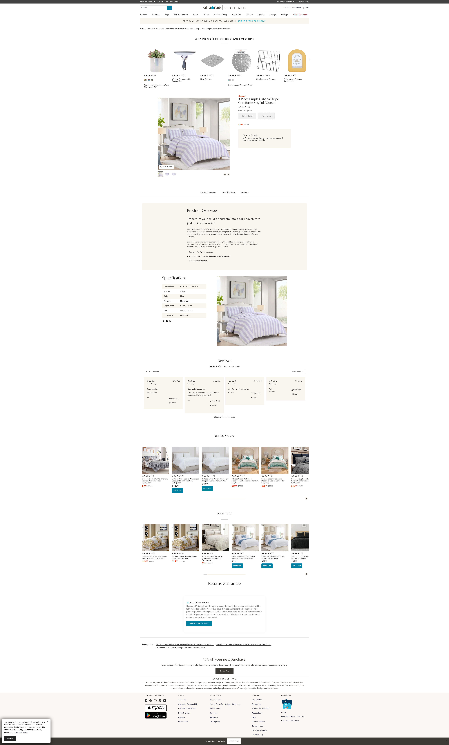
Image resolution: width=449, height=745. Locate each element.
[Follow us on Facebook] (146, 700)
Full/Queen (266, 116)
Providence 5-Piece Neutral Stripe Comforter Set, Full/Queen (180, 648)
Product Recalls (258, 722)
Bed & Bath (151, 29)
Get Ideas (213, 713)
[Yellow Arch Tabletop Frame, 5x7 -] (297, 60)
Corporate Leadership (187, 708)
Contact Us (256, 704)
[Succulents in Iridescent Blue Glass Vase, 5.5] (149, 80)
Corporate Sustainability (188, 704)
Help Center (257, 700)
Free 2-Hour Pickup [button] (171, 2)
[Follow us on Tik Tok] (150, 700)
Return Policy (215, 708)
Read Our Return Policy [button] (199, 623)
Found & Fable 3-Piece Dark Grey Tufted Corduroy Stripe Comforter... (243, 644)
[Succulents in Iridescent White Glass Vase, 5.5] (156, 60)
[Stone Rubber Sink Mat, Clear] (233, 80)
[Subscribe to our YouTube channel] (164, 700)
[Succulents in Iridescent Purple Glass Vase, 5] (153, 80)
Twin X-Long (247, 116)
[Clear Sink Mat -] (212, 60)
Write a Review (154, 371)
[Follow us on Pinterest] (160, 700)
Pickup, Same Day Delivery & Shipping (225, 704)
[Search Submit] (169, 8)
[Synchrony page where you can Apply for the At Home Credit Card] (286, 704)
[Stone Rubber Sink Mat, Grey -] (240, 60)
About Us (182, 700)
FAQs (254, 717)
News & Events (184, 713)
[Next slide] (306, 498)
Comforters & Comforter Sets (177, 29)
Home (142, 29)
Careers (181, 717)
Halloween (159, 2)
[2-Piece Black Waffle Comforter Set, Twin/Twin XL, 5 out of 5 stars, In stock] (304, 537)
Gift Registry (215, 722)
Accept (10, 738)
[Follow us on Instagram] (155, 700)
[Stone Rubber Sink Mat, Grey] (230, 80)
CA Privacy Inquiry (259, 730)
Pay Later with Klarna (290, 721)
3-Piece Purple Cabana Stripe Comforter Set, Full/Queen (258, 101)
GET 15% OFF (233, 741)
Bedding (161, 29)
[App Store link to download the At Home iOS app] (156, 708)
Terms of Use (257, 726)
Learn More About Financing (292, 716)
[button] (224, 7)
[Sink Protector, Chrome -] (269, 60)
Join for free (224, 671)
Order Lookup (215, 700)
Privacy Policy (257, 735)
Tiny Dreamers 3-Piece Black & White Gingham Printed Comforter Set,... (185, 644)
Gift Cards (214, 717)
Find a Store (183, 722)
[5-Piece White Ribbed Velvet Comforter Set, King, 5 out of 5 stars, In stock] (274, 537)
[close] (47, 722)
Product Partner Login (261, 708)
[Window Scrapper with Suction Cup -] (184, 60)
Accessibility (257, 713)
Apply (283, 712)
